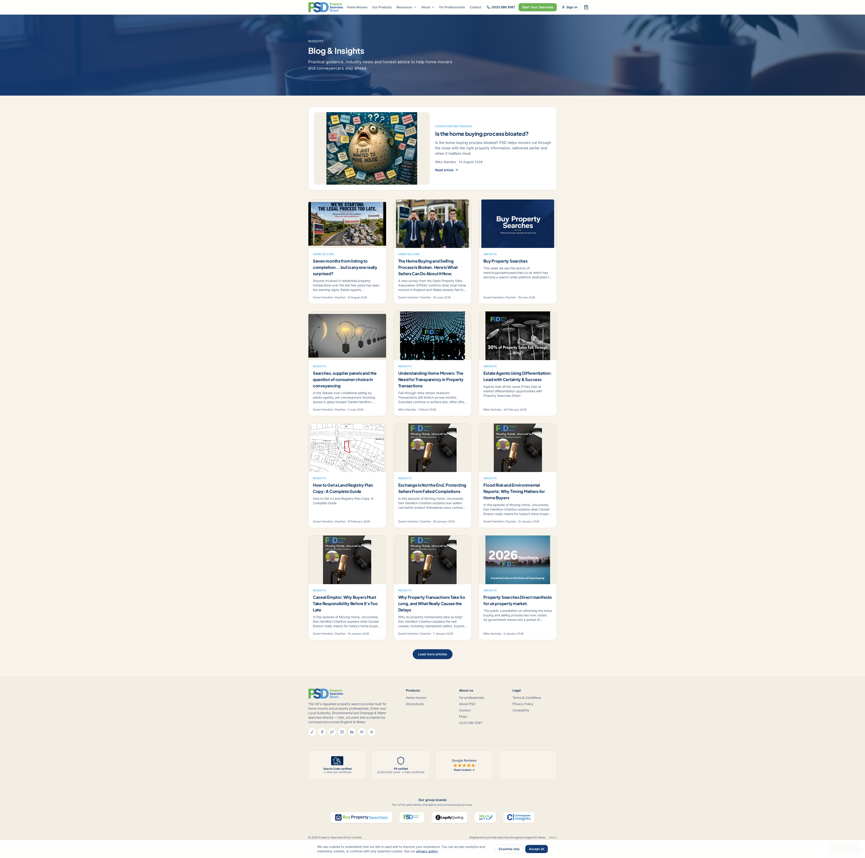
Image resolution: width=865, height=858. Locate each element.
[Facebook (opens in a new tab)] (322, 732)
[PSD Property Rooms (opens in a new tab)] (411, 817)
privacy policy (427, 851)
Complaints (520, 710)
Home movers (416, 697)
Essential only (509, 849)
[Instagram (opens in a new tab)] (342, 732)
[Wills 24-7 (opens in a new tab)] (485, 817)
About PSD (467, 704)
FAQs (463, 716)
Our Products (382, 7)
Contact (475, 7)
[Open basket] (586, 7)
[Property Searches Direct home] (325, 7)
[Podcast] (372, 732)
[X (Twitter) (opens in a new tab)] (332, 732)
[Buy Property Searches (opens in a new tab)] (361, 817)
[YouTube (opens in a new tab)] (362, 732)
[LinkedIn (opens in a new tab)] (352, 732)
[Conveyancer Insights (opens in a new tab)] (518, 817)
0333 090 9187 (503, 7)
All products (415, 704)
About (425, 7)
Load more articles (432, 654)
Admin (553, 837)
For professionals (471, 697)
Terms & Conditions (526, 697)
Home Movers (357, 7)
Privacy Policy (522, 704)
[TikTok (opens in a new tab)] (312, 732)
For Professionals (452, 7)
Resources (404, 7)
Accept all (536, 849)
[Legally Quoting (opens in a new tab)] (449, 817)
